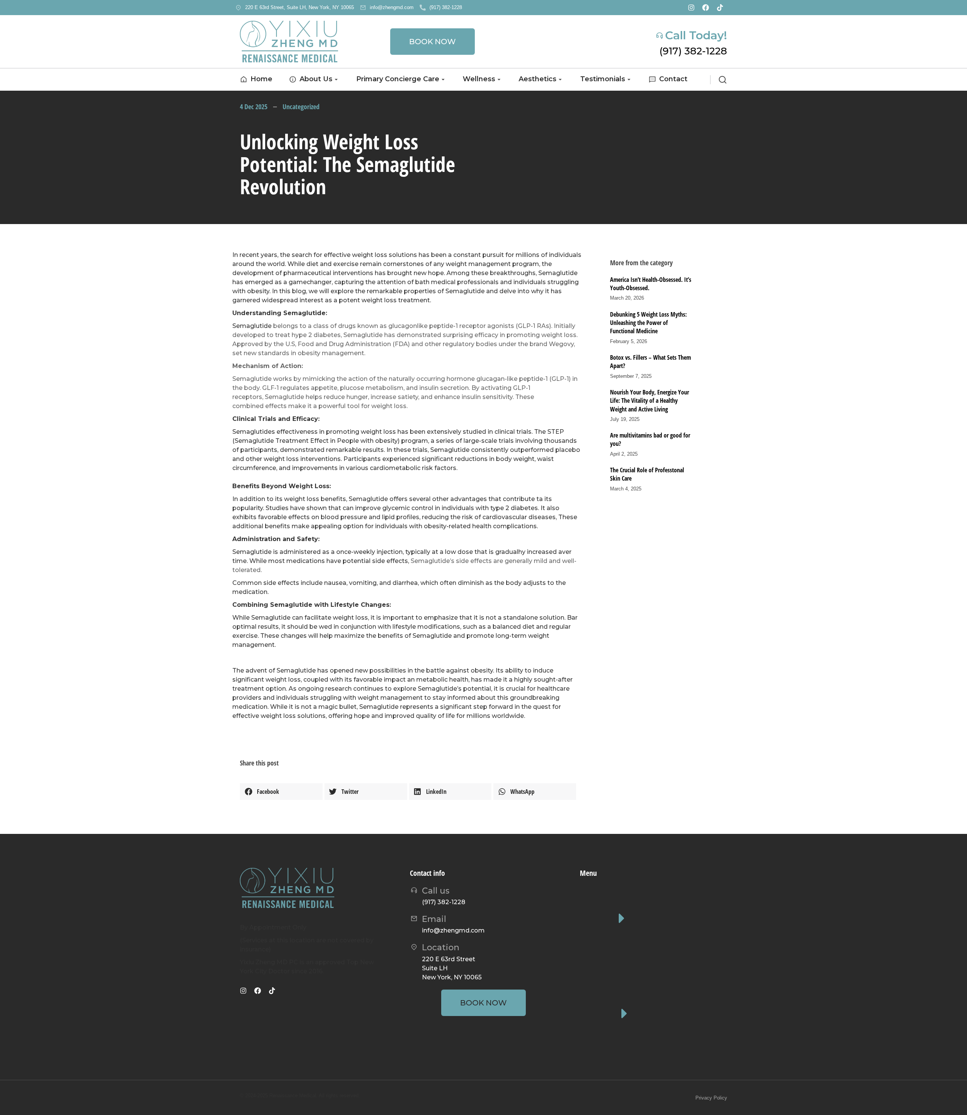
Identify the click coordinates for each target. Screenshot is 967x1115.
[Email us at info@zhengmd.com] (363, 8)
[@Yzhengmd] (720, 7)
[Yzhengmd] (691, 7)
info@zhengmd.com (392, 7)
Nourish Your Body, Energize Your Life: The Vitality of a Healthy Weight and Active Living (649, 400)
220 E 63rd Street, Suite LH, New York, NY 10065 (299, 7)
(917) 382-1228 (445, 7)
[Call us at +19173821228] (423, 8)
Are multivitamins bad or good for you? (650, 439)
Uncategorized (301, 106)
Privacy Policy (711, 1098)
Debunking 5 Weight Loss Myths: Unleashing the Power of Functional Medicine (648, 323)
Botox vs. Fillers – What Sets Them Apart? (650, 361)
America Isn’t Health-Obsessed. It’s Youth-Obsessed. (650, 283)
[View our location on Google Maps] (238, 8)
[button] (281, 791)
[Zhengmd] (705, 7)
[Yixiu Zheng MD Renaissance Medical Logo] (289, 42)
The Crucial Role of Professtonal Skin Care (647, 474)
